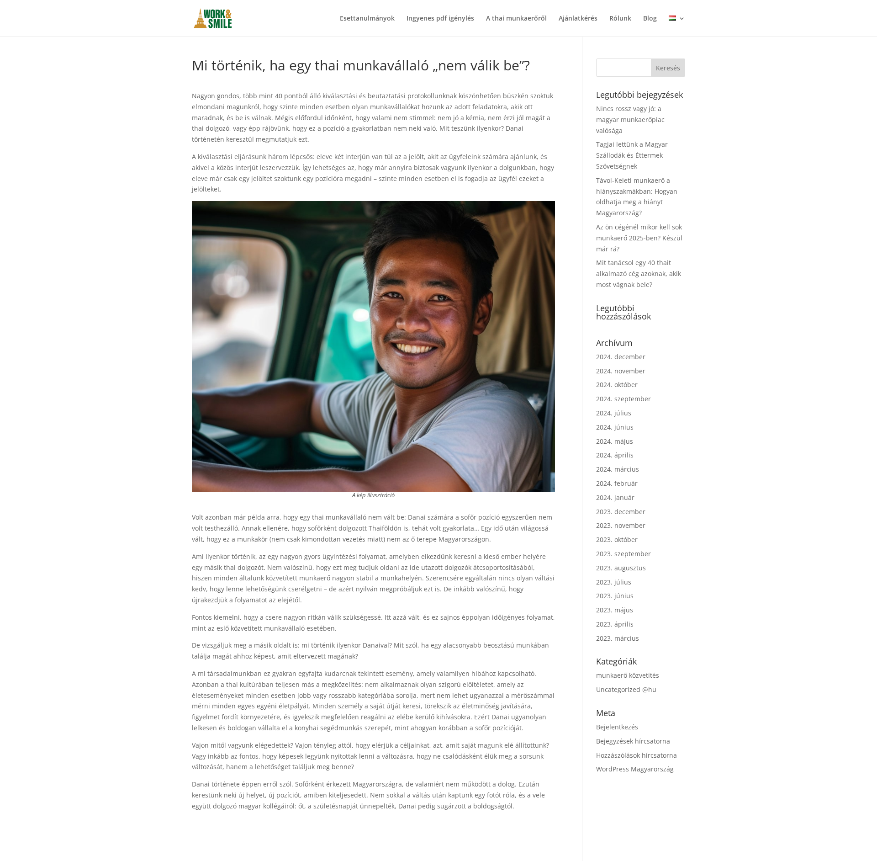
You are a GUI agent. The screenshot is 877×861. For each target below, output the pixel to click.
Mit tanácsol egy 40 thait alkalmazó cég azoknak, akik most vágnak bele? (638, 273)
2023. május (614, 610)
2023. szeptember (623, 553)
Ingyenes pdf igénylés (440, 18)
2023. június (615, 595)
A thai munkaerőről (516, 18)
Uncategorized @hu (626, 689)
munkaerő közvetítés (627, 675)
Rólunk (620, 18)
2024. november (620, 371)
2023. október (617, 539)
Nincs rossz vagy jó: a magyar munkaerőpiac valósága (630, 119)
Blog (650, 18)
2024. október (617, 384)
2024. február (617, 483)
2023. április (615, 624)
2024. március (617, 469)
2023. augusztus (621, 567)
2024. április (615, 455)
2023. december (620, 511)
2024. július (613, 413)
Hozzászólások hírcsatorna (636, 755)
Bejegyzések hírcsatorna (633, 741)
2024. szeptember (623, 398)
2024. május (614, 441)
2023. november (620, 525)
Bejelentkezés (617, 727)
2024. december (620, 356)
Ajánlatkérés (578, 18)
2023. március (617, 638)
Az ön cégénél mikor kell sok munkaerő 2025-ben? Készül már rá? (639, 238)
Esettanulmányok (367, 18)
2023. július (613, 582)
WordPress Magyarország (635, 769)
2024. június (615, 427)
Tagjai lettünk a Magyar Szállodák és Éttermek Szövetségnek (632, 155)
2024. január (615, 497)
